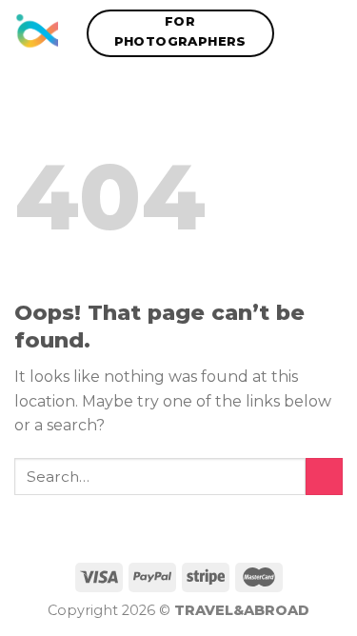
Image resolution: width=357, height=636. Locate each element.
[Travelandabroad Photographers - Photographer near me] (36, 33)
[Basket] (333, 33)
